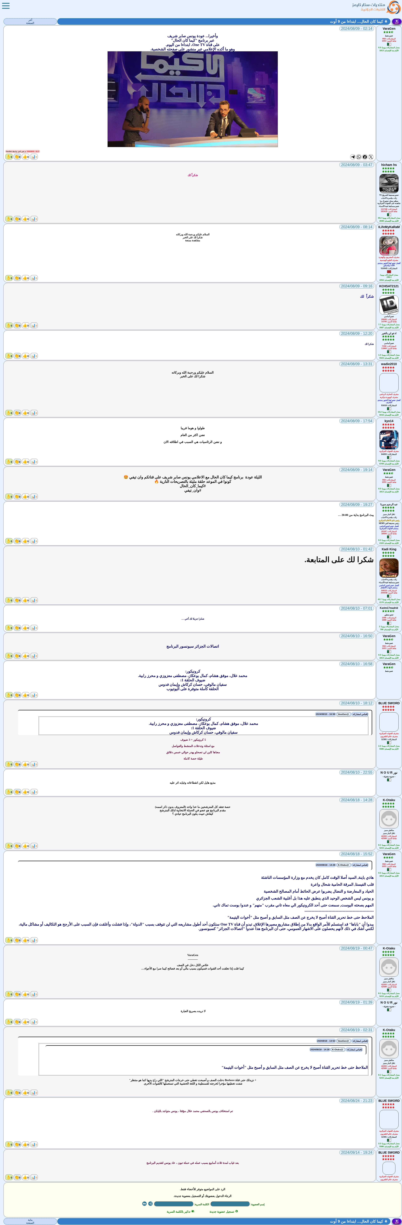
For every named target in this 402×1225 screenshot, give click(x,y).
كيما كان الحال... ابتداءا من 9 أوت (356, 21)
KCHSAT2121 (389, 286)
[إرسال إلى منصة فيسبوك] (364, 157)
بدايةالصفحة (30, 1221)
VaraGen (389, 28)
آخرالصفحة (30, 21)
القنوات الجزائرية (373, 9)
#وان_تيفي (192, 490)
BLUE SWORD (389, 703)
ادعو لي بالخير (389, 333)
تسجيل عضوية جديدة (224, 1211)
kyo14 (389, 421)
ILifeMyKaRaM (389, 227)
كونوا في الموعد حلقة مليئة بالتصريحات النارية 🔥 (192, 481)
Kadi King (389, 549)
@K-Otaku (344, 865)
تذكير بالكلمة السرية (180, 1211)
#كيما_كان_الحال (193, 486)
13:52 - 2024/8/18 (326, 1041)
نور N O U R (388, 772)
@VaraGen (344, 714)
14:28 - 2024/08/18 (325, 865)
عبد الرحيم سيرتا (389, 504)
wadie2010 (389, 364)
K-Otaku (389, 800)
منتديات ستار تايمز (369, 4)
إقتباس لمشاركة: (360, 714)
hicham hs (389, 165)
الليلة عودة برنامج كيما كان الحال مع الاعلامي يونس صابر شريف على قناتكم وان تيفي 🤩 (193, 477)
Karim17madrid (389, 608)
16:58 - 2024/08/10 (325, 714)
